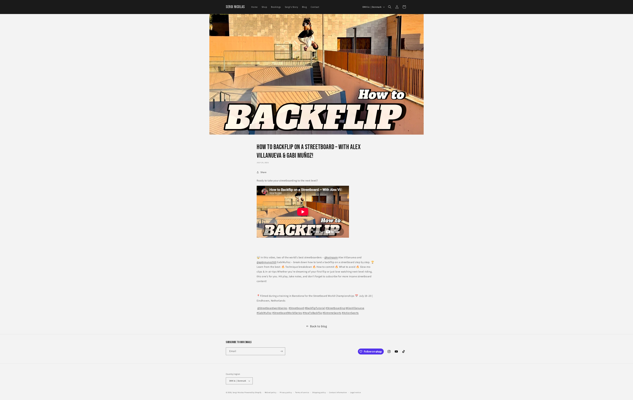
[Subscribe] (281, 351)
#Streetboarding (335, 308)
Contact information (338, 392)
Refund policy (270, 392)
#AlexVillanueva (355, 308)
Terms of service (302, 392)
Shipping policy (319, 392)
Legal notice (355, 392)
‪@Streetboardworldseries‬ (272, 308)
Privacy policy (286, 392)
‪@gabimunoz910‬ (266, 262)
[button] (389, 7)
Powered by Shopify (252, 392)
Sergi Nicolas (238, 392)
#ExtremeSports (332, 313)
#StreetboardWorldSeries (287, 313)
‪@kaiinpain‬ (331, 257)
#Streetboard (296, 308)
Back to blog (318, 326)
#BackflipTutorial (315, 308)
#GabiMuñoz (264, 313)
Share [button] (263, 172)
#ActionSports (350, 313)
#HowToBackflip (312, 313)
